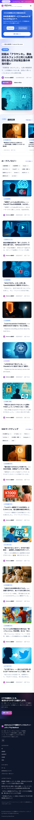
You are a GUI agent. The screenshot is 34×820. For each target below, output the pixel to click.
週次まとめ (6, 176)
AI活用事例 (16, 165)
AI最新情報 (6, 165)
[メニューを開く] (30, 6)
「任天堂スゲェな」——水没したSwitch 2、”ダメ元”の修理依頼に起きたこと (17, 797)
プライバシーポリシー (8, 773)
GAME (3, 757)
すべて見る (28, 161)
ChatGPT (15, 169)
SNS (3, 760)
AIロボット (25, 172)
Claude (26, 165)
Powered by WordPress (8, 816)
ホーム (3, 768)
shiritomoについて (7, 770)
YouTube (6, 437)
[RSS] (3, 740)
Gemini (16, 172)
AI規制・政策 (26, 169)
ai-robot (14, 176)
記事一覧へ (6, 712)
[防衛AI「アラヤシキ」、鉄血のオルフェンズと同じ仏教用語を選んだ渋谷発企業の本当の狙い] (17, 98)
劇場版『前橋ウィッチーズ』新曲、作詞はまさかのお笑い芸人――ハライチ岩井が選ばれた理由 (17, 782)
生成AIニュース (7, 172)
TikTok (26, 434)
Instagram (26, 437)
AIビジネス (6, 169)
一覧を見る (28, 120)
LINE (13, 440)
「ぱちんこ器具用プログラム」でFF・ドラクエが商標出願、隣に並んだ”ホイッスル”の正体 (17, 792)
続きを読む (6, 82)
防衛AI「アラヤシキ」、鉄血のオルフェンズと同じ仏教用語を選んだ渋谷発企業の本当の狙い (17, 58)
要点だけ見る (18, 82)
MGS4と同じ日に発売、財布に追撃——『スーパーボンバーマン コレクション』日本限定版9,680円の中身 (17, 787)
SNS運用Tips (7, 434)
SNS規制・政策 (16, 437)
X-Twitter (17, 434)
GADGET (4, 754)
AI (2, 748)
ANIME (3, 751)
